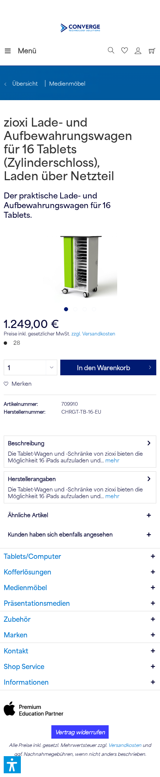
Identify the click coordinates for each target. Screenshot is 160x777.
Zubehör (17, 619)
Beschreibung (26, 443)
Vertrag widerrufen (80, 732)
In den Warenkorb (103, 367)
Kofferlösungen (27, 572)
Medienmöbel (25, 587)
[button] (12, 764)
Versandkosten (124, 745)
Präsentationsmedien (37, 603)
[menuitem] (11, 50)
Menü (20, 50)
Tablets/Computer (32, 556)
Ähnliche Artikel (28, 515)
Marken (16, 635)
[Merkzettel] (123, 50)
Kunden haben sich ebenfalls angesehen (60, 534)
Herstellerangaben (32, 478)
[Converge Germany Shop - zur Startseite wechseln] (80, 28)
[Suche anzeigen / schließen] (110, 50)
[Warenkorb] (150, 50)
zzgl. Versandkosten (93, 334)
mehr (111, 460)
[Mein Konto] (137, 50)
